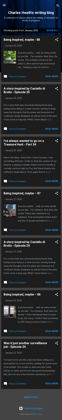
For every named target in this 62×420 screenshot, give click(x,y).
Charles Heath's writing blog (31, 13)
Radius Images (37, 414)
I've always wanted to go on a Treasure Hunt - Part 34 (24, 142)
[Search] (58, 6)
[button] (56, 40)
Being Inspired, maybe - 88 (22, 39)
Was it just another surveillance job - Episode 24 (25, 345)
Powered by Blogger (33, 408)
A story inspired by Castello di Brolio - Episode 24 (24, 243)
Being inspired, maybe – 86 (22, 294)
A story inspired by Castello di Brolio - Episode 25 (24, 90)
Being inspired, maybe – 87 (22, 193)
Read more (51, 76)
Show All (52, 30)
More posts (31, 397)
